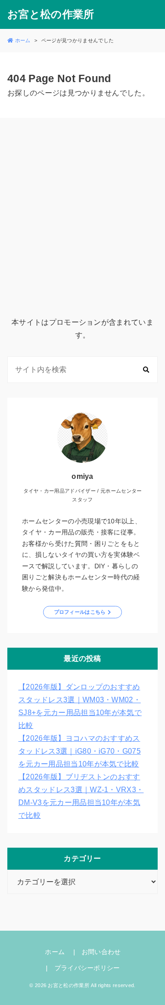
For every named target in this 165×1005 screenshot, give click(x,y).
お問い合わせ (101, 951)
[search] (146, 370)
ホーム (55, 951)
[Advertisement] (82, 218)
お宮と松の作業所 (50, 14)
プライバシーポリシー (87, 968)
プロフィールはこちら (80, 612)
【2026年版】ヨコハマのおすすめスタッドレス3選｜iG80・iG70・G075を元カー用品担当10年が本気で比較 (79, 751)
